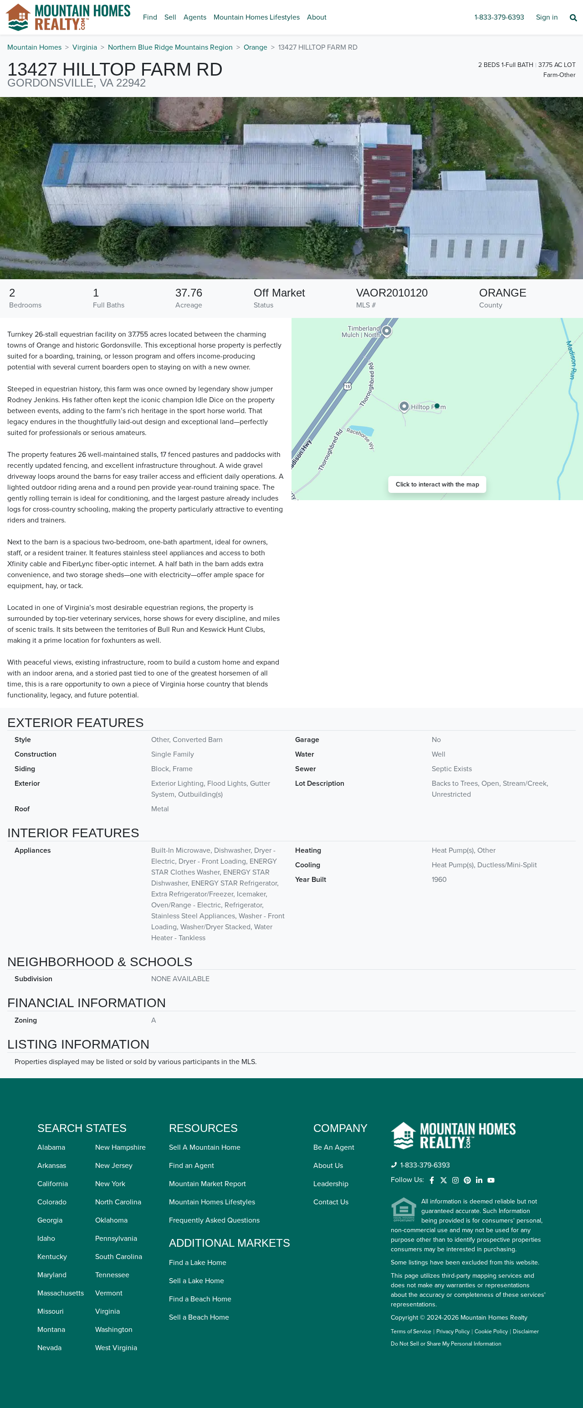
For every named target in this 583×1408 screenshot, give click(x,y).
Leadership (330, 1183)
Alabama (51, 1147)
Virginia (84, 47)
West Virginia (116, 1347)
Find (150, 17)
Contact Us (330, 1202)
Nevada (49, 1347)
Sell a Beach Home (199, 1317)
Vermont (109, 1293)
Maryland (51, 1275)
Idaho (46, 1238)
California (52, 1183)
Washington (114, 1329)
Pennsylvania (116, 1238)
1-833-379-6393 (499, 17)
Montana (51, 1329)
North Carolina (118, 1202)
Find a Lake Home (197, 1262)
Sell (170, 17)
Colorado (51, 1202)
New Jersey (114, 1165)
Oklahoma (111, 1220)
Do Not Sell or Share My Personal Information (446, 1344)
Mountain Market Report (207, 1183)
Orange (255, 47)
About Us (328, 1165)
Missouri (50, 1311)
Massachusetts (60, 1293)
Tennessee (112, 1275)
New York (110, 1183)
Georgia (49, 1220)
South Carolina (118, 1256)
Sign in (547, 17)
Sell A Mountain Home (204, 1147)
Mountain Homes (34, 47)
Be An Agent (333, 1147)
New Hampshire (120, 1147)
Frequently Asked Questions (214, 1220)
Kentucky (52, 1256)
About (317, 17)
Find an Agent (191, 1165)
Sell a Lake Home (196, 1280)
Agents (195, 17)
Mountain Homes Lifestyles (257, 17)
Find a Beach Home (200, 1299)
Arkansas (51, 1165)
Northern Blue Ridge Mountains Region (170, 47)
